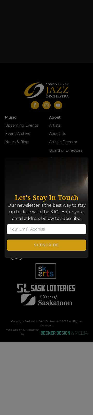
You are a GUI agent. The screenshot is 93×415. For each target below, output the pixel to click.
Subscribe (46, 245)
